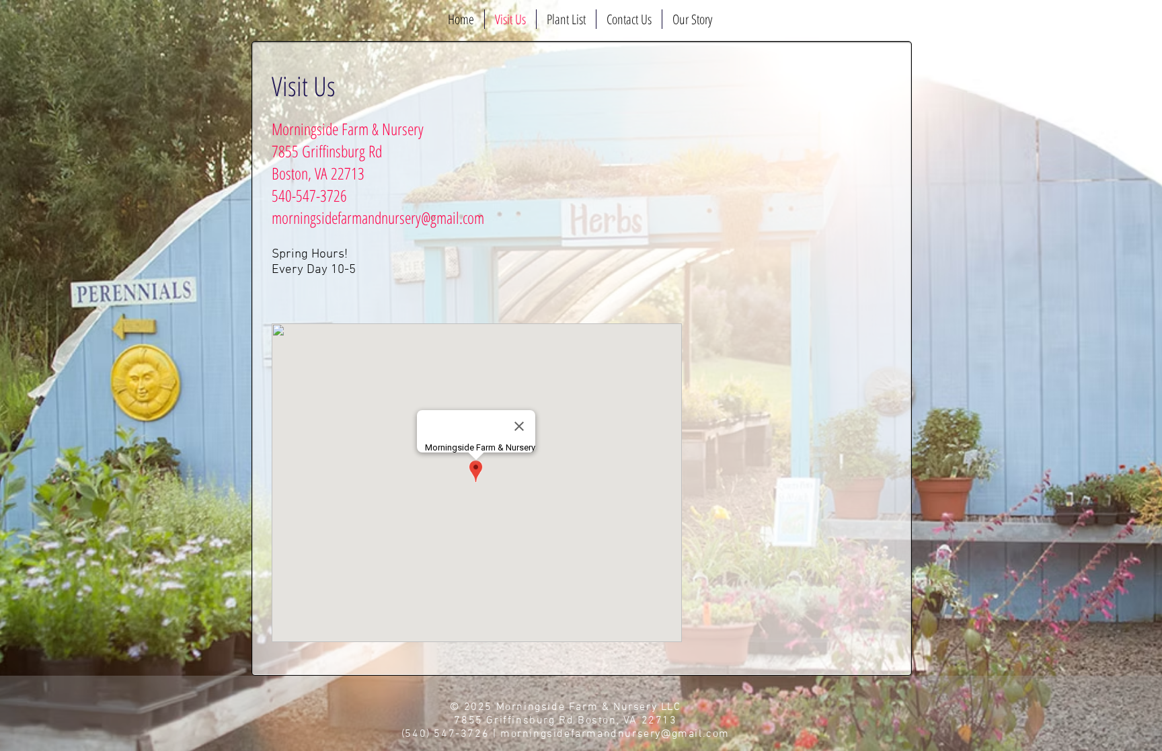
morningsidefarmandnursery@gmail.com (378, 217)
